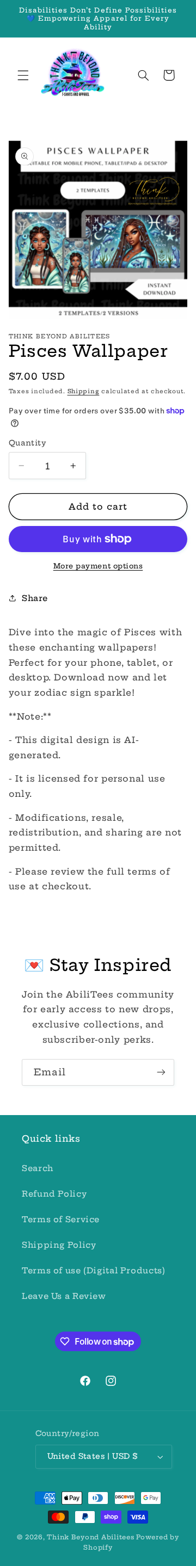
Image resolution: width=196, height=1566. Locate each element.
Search (37, 1168)
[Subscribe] (161, 1072)
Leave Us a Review (64, 1296)
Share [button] (35, 598)
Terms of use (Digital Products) (94, 1270)
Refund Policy (54, 1194)
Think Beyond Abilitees (90, 1537)
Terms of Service (61, 1219)
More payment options (98, 566)
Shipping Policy (59, 1245)
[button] (22, 75)
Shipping (84, 391)
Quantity (27, 443)
